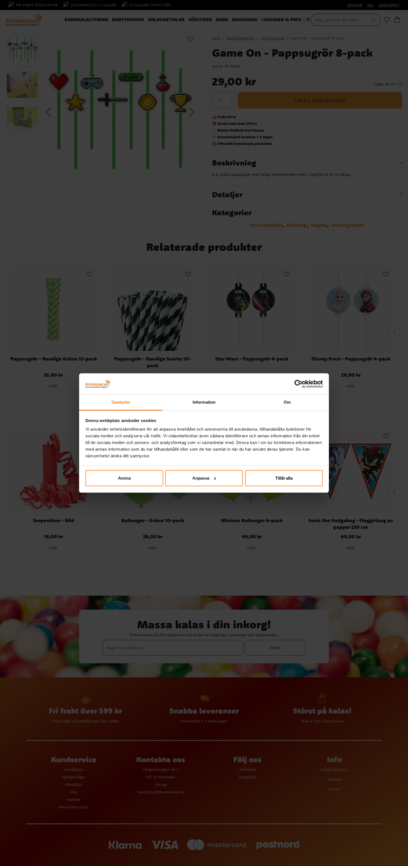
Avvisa (124, 478)
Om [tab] (287, 402)
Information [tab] (204, 402)
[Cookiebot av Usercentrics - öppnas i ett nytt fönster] (298, 384)
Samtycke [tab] (120, 402)
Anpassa (200, 478)
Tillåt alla (284, 478)
